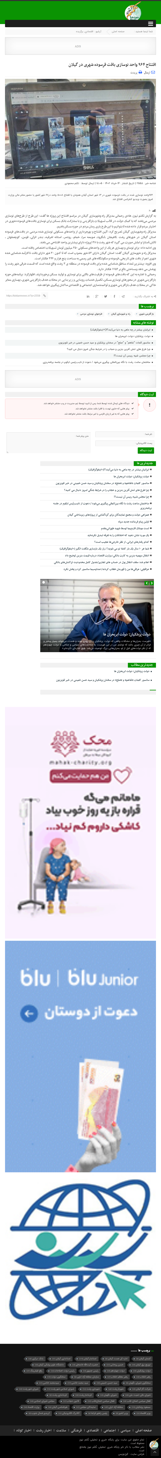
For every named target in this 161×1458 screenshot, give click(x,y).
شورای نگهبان (108, 1395)
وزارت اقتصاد (31, 1407)
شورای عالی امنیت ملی (138, 1395)
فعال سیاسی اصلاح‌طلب (101, 1401)
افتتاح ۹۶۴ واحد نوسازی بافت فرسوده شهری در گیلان (112, 64)
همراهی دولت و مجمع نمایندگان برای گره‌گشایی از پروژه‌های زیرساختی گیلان (108, 515)
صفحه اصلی (118, 31)
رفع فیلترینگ (34, 1371)
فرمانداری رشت (58, 1395)
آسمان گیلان (143, 1359)
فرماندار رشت (83, 1395)
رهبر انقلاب (143, 1377)
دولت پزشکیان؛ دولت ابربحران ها (133, 336)
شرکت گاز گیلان (141, 1389)
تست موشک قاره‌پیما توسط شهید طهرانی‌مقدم (125, 528)
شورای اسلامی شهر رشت (60, 1389)
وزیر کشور (122, 1413)
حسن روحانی (115, 1365)
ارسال (147, 72)
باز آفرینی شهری (146, 314)
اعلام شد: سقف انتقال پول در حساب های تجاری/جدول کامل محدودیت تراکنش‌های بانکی (101, 562)
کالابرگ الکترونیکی (68, 1413)
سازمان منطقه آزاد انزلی (86, 1377)
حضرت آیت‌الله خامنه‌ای (85, 1365)
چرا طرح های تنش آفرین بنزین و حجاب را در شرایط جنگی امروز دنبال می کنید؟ (109, 349)
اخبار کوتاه (23, 1431)
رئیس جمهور (90, 1371)
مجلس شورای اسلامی (42, 1401)
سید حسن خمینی (107, 1383)
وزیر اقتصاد (144, 1413)
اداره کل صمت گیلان (116, 1359)
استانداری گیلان (61, 1359)
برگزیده (79, 31)
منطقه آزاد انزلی (114, 1407)
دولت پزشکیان (142, 1371)
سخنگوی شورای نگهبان (138, 1383)
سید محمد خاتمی (78, 1383)
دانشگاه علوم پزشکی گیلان (49, 1365)
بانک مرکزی (36, 1359)
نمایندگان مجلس (86, 1407)
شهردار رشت (115, 1389)
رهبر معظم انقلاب (118, 1377)
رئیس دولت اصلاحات (62, 1371)
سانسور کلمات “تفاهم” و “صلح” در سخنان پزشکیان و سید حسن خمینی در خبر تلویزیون (104, 343)
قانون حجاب (71, 1401)
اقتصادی (89, 31)
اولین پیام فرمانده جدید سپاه (133, 522)
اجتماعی (110, 1431)
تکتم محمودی (72, 183)
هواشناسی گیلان (58, 1407)
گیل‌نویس (123, 1454)
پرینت (134, 72)
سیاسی (125, 1431)
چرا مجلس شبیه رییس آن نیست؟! (132, 356)
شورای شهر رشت (28, 1389)
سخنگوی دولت (56, 1377)
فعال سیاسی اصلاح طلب (137, 1401)
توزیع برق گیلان (141, 1365)
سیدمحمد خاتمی (49, 1383)
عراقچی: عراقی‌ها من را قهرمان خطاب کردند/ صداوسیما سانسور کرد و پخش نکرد (106, 569)
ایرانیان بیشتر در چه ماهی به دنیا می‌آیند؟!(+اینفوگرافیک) (120, 330)
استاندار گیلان (87, 1359)
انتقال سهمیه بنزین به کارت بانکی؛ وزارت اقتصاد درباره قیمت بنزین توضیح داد (107, 555)
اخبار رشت (43, 1431)
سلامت (61, 1431)
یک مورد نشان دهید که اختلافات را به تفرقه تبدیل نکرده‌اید (118, 535)
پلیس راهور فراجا (97, 1413)
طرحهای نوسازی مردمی (91, 314)
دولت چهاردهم (116, 1371)
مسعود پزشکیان (141, 1407)
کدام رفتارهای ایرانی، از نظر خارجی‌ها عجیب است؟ (121, 542)
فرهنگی (76, 1431)
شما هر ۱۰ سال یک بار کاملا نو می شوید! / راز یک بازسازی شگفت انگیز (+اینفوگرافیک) (104, 549)
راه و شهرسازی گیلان (120, 314)
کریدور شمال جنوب (39, 1413)
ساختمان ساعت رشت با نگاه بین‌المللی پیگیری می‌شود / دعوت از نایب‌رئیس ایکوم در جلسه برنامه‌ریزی (97, 362)
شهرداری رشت (91, 1389)
